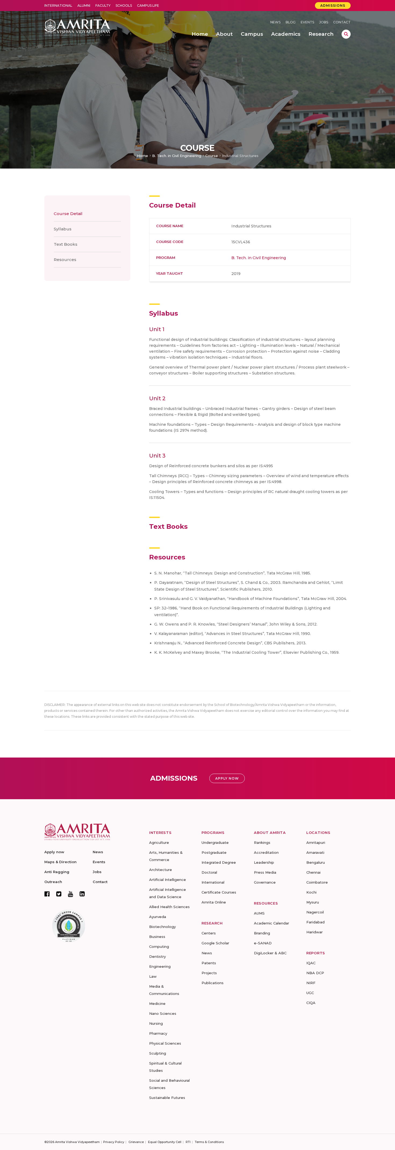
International (58, 5)
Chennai (313, 872)
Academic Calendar (271, 923)
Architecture (160, 869)
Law (153, 976)
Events (307, 22)
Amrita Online (214, 902)
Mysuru (312, 902)
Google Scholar (215, 943)
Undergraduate (215, 842)
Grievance (136, 1142)
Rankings (262, 842)
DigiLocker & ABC (270, 953)
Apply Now (227, 778)
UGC (310, 993)
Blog (291, 22)
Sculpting (157, 1053)
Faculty (102, 5)
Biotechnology (162, 926)
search (346, 34)
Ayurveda (157, 917)
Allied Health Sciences (169, 907)
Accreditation (266, 852)
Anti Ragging (56, 872)
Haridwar (314, 932)
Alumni (83, 5)
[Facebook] (47, 894)
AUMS (259, 913)
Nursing (156, 1023)
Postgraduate (214, 852)
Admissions (332, 5)
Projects (209, 973)
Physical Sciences (165, 1043)
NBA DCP (315, 973)
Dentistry (157, 956)
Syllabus (62, 228)
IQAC (310, 963)
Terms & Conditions (209, 1142)
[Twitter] (59, 894)
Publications (213, 983)
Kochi (311, 892)
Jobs (323, 22)
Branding (262, 933)
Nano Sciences (162, 1013)
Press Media (265, 872)
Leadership (264, 862)
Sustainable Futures (167, 1097)
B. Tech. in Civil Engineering (176, 155)
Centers (209, 933)
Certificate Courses (219, 892)
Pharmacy (158, 1033)
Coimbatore (317, 882)
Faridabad (315, 922)
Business (157, 936)
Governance (265, 882)
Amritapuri (315, 842)
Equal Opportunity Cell (164, 1142)
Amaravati (315, 852)
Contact (342, 22)
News (275, 22)
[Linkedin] (82, 894)
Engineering (160, 966)
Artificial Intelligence (167, 879)
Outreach (53, 882)
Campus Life (148, 5)
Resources (65, 259)
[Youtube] (70, 894)
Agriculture (159, 842)
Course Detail (68, 213)
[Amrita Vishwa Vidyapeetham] (77, 27)
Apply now (54, 852)
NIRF (310, 983)
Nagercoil (315, 912)
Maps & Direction (60, 862)
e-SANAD (263, 943)
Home (142, 155)
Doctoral (209, 872)
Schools (124, 5)
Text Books (65, 244)
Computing (159, 946)
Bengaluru (315, 862)
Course (211, 155)
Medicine (157, 1003)
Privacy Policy (113, 1142)
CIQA (310, 1003)
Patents (209, 963)
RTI (188, 1142)
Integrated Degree (219, 862)
